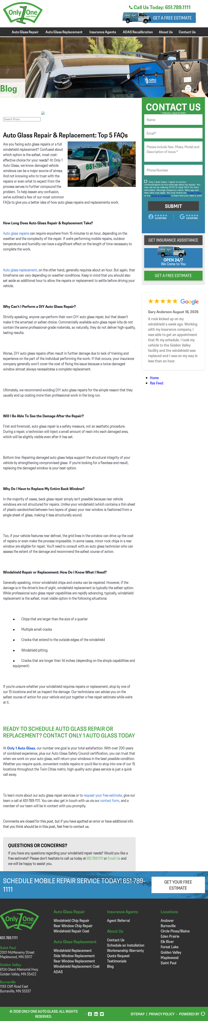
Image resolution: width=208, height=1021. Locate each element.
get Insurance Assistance (173, 240)
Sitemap (138, 1013)
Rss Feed (156, 382)
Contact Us (187, 31)
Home (154, 377)
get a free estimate (173, 275)
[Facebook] (90, 1014)
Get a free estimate (172, 17)
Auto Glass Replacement (64, 31)
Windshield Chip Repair (71, 920)
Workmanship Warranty (125, 950)
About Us (166, 31)
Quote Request (118, 955)
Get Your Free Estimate (178, 884)
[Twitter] (102, 1014)
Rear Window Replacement (74, 960)
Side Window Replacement (74, 955)
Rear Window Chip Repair (73, 925)
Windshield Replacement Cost (77, 966)
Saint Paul (168, 962)
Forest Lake (170, 946)
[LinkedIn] (96, 1014)
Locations (169, 911)
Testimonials (116, 960)
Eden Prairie (170, 936)
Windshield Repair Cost (71, 930)
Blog (110, 966)
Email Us (114, 858)
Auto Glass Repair (25, 31)
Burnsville (168, 925)
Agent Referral (118, 920)
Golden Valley (171, 952)
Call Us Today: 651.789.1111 (162, 7)
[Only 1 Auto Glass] (23, 22)
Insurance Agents (102, 31)
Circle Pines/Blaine (175, 930)
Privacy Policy (161, 1013)
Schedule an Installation (125, 945)
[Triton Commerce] (202, 1014)
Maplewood (170, 957)
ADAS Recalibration (138, 31)
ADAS (58, 971)
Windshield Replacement (73, 950)
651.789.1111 (95, 858)
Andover (167, 920)
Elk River (167, 941)
